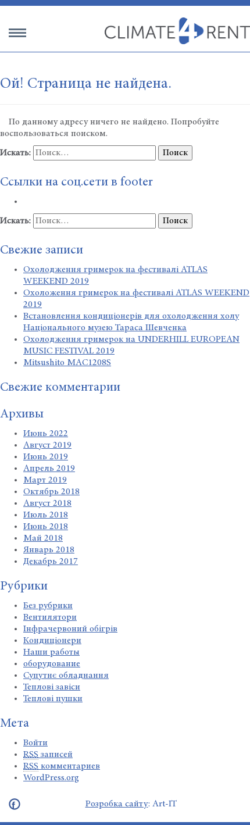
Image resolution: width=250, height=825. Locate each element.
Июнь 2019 (45, 457)
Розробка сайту (116, 804)
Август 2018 (47, 503)
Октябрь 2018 (51, 492)
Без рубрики (48, 605)
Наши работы (51, 652)
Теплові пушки (53, 698)
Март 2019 (45, 480)
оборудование (51, 664)
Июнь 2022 (45, 433)
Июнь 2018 (45, 526)
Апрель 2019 (49, 468)
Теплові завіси (51, 687)
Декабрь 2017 (50, 561)
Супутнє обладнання (66, 675)
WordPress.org (51, 778)
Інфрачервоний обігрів (70, 629)
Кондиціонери (52, 640)
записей (48, 754)
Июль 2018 (45, 515)
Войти (35, 743)
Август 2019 (47, 445)
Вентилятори (50, 617)
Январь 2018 (48, 550)
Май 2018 (43, 538)
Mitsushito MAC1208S (67, 362)
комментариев (61, 766)
